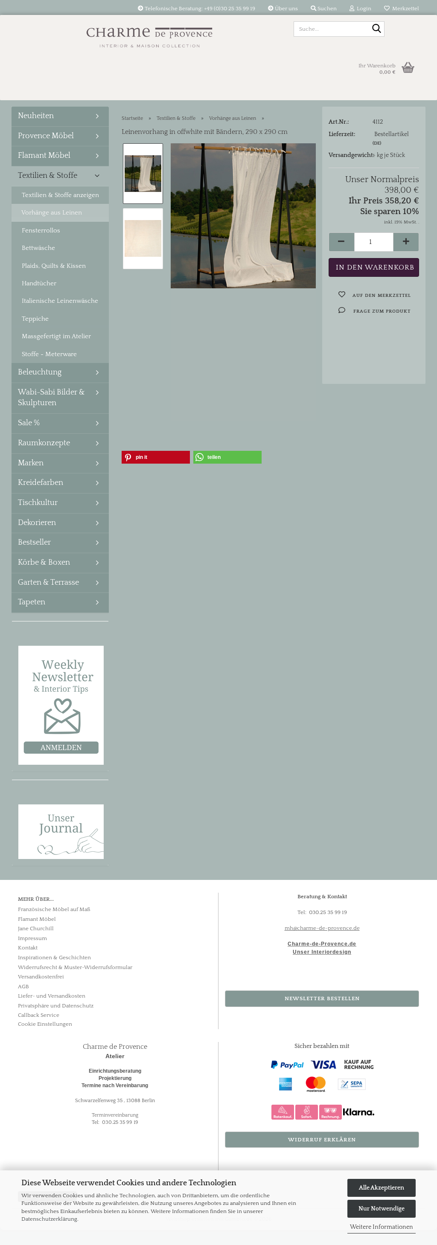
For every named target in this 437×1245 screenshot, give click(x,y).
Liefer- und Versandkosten (51, 996)
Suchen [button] (326, 9)
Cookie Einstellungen (45, 1024)
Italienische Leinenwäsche (60, 301)
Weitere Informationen (381, 1227)
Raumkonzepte (44, 443)
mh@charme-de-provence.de (322, 928)
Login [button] (362, 9)
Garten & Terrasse (48, 582)
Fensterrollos (41, 230)
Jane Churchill (36, 929)
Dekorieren (37, 523)
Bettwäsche (38, 248)
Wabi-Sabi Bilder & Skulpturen (51, 398)
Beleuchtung (39, 372)
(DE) (377, 143)
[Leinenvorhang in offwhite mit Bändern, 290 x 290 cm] (243, 215)
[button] (341, 242)
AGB (23, 987)
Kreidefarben (40, 483)
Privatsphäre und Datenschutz (55, 1006)
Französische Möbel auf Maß (54, 909)
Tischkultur (38, 503)
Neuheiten (36, 116)
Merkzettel (404, 9)
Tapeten (31, 602)
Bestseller (34, 542)
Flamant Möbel (44, 155)
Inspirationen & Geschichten (54, 958)
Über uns (286, 9)
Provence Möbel (46, 136)
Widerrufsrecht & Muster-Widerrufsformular (75, 967)
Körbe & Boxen (44, 562)
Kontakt (28, 948)
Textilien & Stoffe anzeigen (60, 195)
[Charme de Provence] (149, 34)
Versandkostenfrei (41, 977)
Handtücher (39, 283)
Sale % (29, 423)
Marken (31, 463)
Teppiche (35, 318)
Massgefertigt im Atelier (56, 336)
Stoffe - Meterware (49, 354)
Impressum (32, 938)
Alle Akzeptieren (381, 1187)
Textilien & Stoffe (47, 175)
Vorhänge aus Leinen (51, 212)
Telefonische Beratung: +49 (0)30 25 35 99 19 (199, 9)
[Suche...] (376, 29)
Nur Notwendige (381, 1208)
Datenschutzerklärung (49, 1219)
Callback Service (38, 1015)
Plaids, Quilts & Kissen (54, 266)
